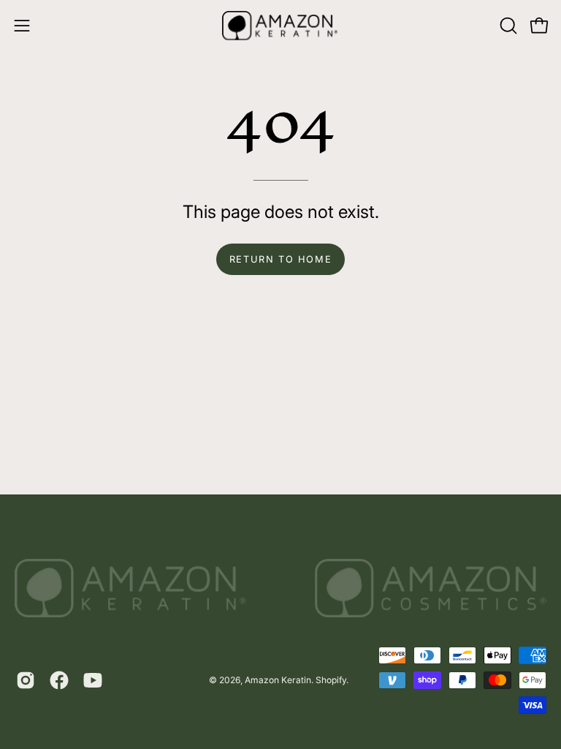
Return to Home (280, 259)
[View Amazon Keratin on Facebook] (59, 680)
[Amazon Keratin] (280, 25)
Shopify (331, 679)
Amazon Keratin (278, 679)
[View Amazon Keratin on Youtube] (93, 680)
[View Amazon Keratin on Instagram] (26, 680)
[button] (507, 25)
